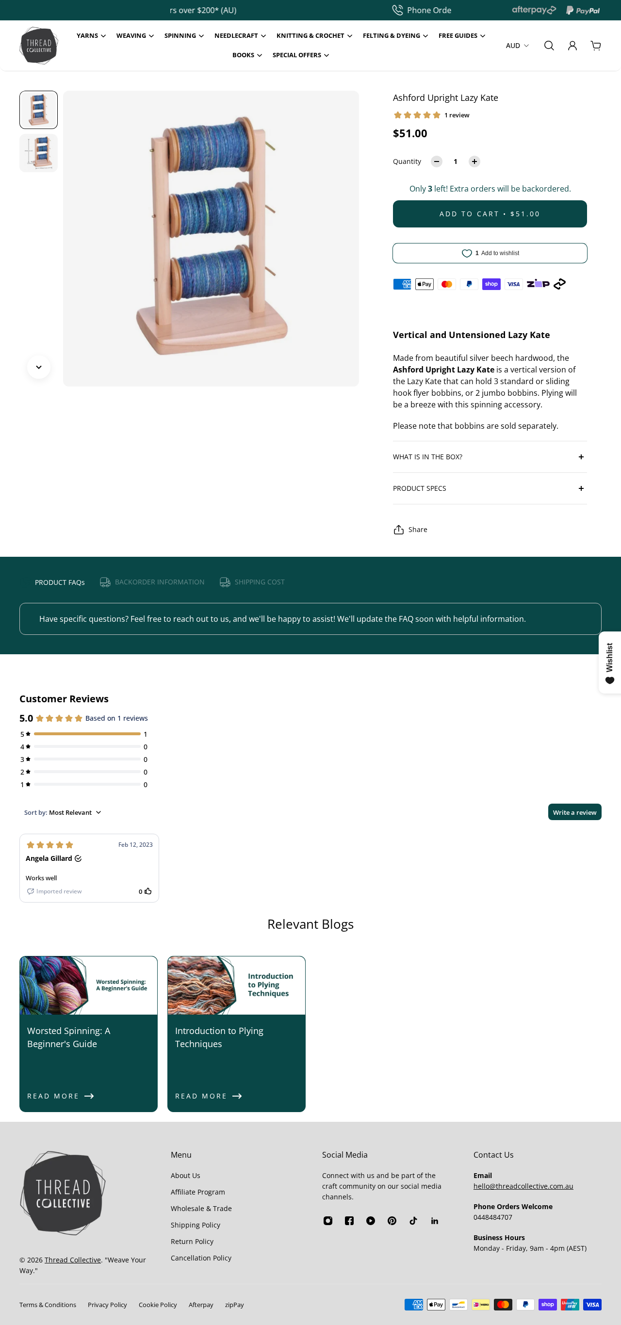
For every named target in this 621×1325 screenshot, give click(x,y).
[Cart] (595, 45)
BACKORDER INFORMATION (160, 581)
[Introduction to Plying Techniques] (236, 1034)
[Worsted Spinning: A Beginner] (88, 1034)
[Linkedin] (434, 1220)
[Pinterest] (392, 1220)
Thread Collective (73, 1259)
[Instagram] (328, 1220)
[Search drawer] (549, 45)
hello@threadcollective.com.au (523, 1186)
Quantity (407, 161)
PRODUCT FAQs (60, 582)
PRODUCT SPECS (419, 488)
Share (418, 529)
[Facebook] (349, 1220)
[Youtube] (370, 1220)
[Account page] (572, 45)
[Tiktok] (413, 1220)
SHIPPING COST (260, 581)
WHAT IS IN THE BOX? (427, 456)
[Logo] (38, 45)
